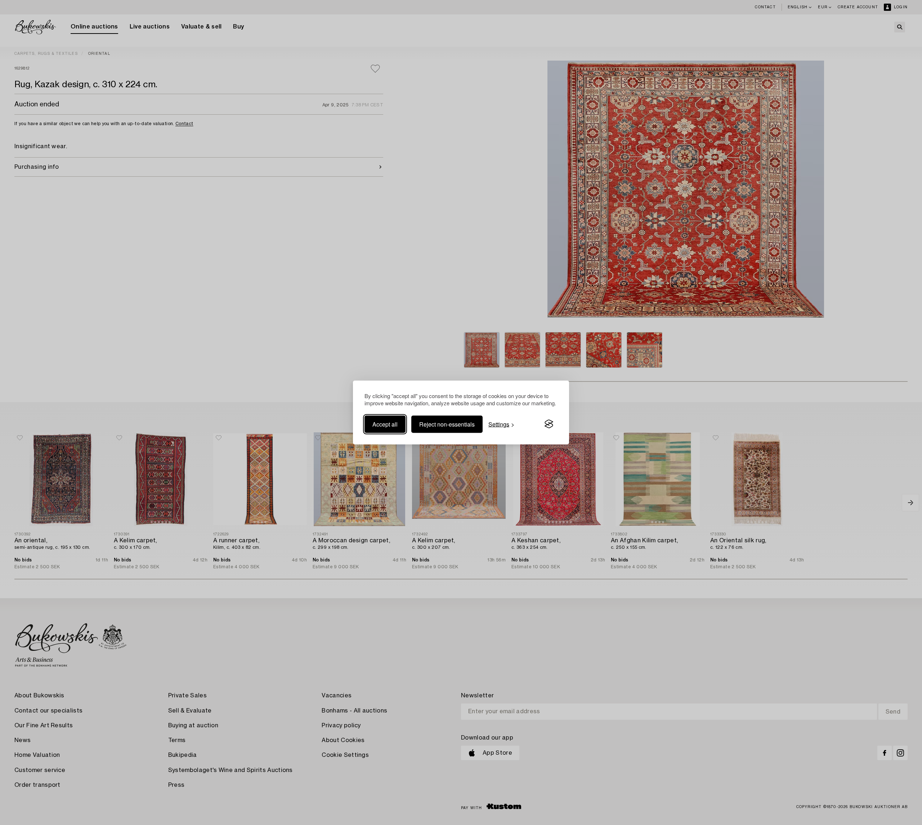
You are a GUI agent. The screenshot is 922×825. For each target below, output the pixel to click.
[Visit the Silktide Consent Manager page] (549, 424)
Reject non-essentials (447, 424)
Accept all (385, 424)
